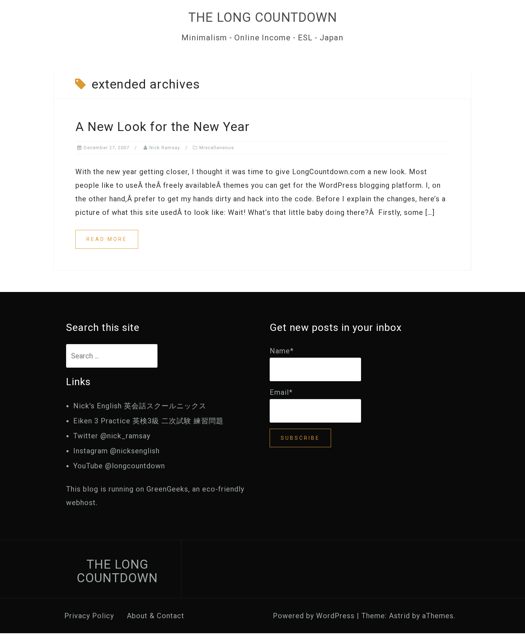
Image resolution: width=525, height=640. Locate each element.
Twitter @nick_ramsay (111, 436)
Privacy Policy (89, 615)
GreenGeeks (167, 489)
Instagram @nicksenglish (116, 451)
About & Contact (155, 615)
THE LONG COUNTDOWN (262, 17)
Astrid (399, 615)
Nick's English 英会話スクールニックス (139, 406)
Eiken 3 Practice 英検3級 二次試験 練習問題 (148, 421)
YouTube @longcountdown (119, 466)
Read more (106, 239)
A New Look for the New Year (162, 127)
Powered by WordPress (314, 615)
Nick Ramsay (164, 147)
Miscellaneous (216, 147)
